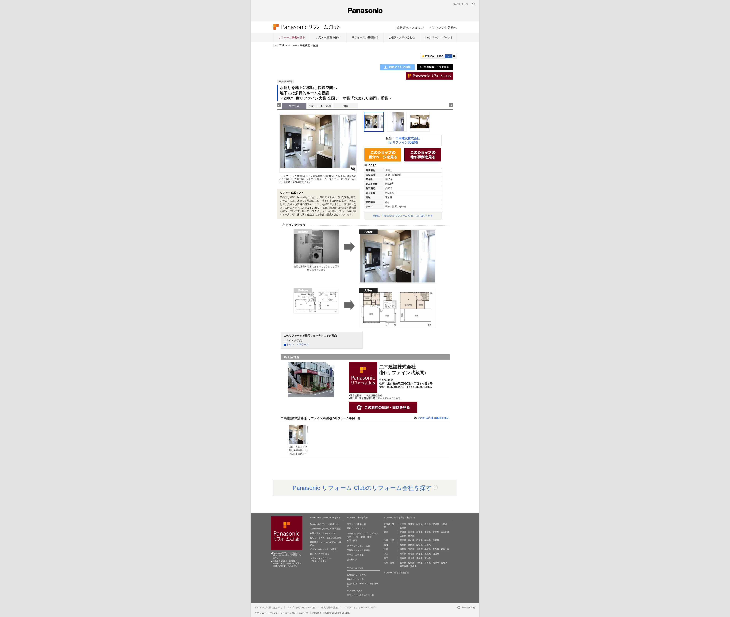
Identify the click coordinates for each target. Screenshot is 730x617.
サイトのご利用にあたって (268, 607)
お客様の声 (352, 559)
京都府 (411, 549)
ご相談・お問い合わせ (401, 37)
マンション (360, 528)
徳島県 (403, 558)
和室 (369, 537)
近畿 (386, 549)
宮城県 (436, 524)
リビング (374, 533)
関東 (386, 532)
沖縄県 (413, 566)
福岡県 (403, 563)
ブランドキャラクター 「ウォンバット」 (320, 559)
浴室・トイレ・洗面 (320, 105)
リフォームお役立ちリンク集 (360, 595)
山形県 (444, 524)
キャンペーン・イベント (438, 37)
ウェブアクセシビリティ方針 (302, 607)
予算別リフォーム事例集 (358, 550)
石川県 (419, 540)
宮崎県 (444, 563)
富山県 (411, 540)
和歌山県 (445, 549)
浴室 (349, 537)
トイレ (356, 537)
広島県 (428, 554)
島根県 (411, 554)
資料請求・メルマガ (410, 27)
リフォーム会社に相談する (396, 572)
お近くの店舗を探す (328, 37)
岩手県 (428, 524)
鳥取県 (403, 554)
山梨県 (403, 536)
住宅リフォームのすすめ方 (322, 533)
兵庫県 (428, 549)
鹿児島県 (404, 566)
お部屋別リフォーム (356, 574)
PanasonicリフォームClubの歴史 (325, 529)
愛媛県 (419, 558)
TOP (282, 45)
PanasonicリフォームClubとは (324, 524)
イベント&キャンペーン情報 (323, 549)
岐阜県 (403, 545)
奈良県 (436, 549)
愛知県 (419, 545)
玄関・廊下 (352, 540)
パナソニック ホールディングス (360, 607)
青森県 (411, 524)
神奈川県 (445, 532)
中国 (386, 554)
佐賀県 (411, 563)
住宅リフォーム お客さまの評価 (325, 537)
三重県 (428, 545)
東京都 (436, 532)
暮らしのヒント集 (355, 579)
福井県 (428, 540)
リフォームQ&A (354, 590)
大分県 (436, 563)
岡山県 (419, 554)
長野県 (436, 540)
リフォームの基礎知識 (365, 37)
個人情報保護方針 (330, 607)
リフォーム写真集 (355, 555)
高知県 (428, 558)
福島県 (403, 528)
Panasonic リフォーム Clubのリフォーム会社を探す (362, 488)
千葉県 (428, 532)
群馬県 (411, 532)
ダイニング (362, 533)
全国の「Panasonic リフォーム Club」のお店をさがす (403, 215)
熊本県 (428, 563)
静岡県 (411, 545)
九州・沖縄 (389, 563)
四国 (386, 558)
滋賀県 (403, 549)
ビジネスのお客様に (319, 554)
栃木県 (411, 536)
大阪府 (419, 549)
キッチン (351, 533)
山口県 (436, 554)
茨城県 (403, 532)
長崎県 (419, 563)
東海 (386, 545)
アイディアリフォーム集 (358, 546)
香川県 (411, 558)
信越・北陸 (389, 540)
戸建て (350, 528)
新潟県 (403, 540)
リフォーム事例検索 (299, 45)
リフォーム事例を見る (291, 37)
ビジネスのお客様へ (443, 27)
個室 (345, 105)
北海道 (403, 524)
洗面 (363, 537)
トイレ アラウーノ (297, 344)
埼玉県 (419, 532)
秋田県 (419, 524)
